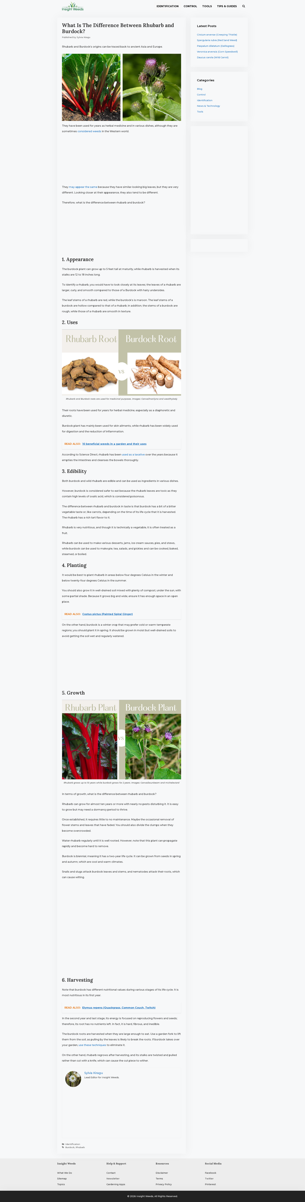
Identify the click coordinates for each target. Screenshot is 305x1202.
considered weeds (89, 131)
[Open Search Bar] (243, 6)
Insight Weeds (144, 1196)
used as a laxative (133, 454)
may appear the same (83, 187)
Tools (207, 6)
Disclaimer (162, 1172)
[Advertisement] (121, 160)
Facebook (210, 1172)
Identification (168, 6)
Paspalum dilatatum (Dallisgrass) (215, 46)
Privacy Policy (164, 1184)
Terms (159, 1178)
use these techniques (92, 1045)
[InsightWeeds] (73, 6)
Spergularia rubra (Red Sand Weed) (217, 40)
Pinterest (210, 1184)
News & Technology (208, 106)
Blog (199, 88)
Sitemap (62, 1178)
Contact (110, 1172)
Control (190, 6)
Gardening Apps (115, 1184)
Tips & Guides (227, 6)
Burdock (70, 1147)
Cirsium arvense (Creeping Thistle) (217, 34)
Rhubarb (80, 1147)
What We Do (64, 1172)
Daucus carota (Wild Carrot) (212, 57)
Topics (61, 1184)
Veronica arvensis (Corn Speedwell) (217, 51)
